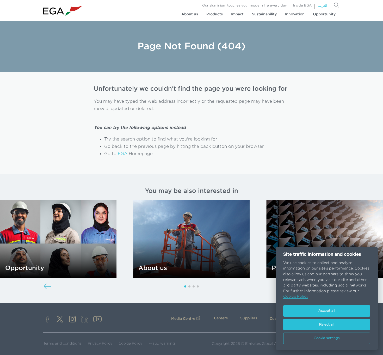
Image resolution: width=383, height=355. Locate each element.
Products (214, 14)
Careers (221, 318)
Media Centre (183, 319)
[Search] (336, 5)
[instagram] (72, 320)
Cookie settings (327, 338)
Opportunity (324, 14)
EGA (122, 153)
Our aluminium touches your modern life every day (244, 5)
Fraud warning (162, 343)
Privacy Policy (100, 343)
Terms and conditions (62, 343)
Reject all (326, 324)
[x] (60, 320)
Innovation (295, 14)
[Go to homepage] (62, 10)
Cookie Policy (130, 343)
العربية (322, 6)
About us (189, 14)
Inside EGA (302, 5)
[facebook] (47, 320)
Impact (237, 14)
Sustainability (264, 14)
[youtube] (97, 320)
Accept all (326, 311)
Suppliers (248, 318)
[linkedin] (85, 320)
